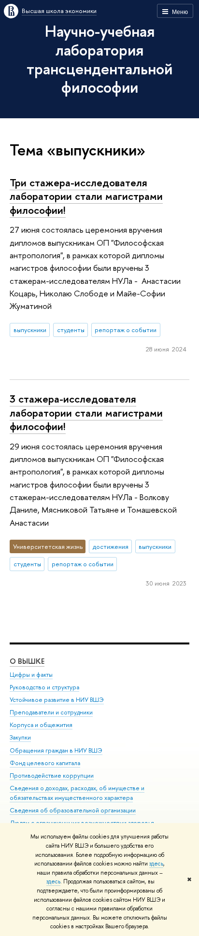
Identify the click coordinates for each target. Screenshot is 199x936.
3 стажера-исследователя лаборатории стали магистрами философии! (86, 412)
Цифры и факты (31, 675)
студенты (71, 329)
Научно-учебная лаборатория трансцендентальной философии (99, 59)
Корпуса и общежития (41, 725)
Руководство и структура (44, 687)
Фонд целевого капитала (45, 763)
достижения (110, 546)
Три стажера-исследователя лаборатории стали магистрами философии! (86, 196)
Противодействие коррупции (52, 775)
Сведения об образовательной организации (73, 810)
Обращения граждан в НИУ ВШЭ (56, 750)
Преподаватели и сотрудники (51, 712)
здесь (156, 863)
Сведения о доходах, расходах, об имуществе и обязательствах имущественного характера (77, 793)
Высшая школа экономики (59, 10)
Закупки (20, 737)
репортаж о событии (125, 329)
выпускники (30, 329)
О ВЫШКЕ (27, 661)
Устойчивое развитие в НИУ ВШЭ (57, 700)
